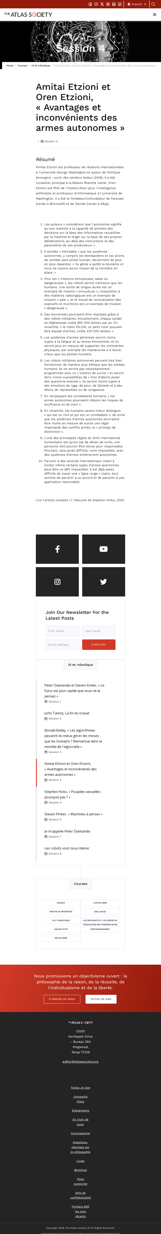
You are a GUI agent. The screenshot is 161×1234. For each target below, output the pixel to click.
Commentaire (80, 1133)
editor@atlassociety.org (80, 1062)
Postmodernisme (100, 929)
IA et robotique (40, 65)
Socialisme (61, 938)
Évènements (80, 1110)
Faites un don (101, 999)
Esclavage (100, 911)
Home (9, 65)
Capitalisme (100, 903)
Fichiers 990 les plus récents (80, 1211)
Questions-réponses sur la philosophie (80, 1147)
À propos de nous (62, 999)
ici (70, 500)
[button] (137, 4)
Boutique (80, 1170)
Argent (61, 903)
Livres (80, 1161)
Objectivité (61, 929)
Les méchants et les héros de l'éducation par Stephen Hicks (100, 921)
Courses (22, 65)
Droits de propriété (60, 911)
